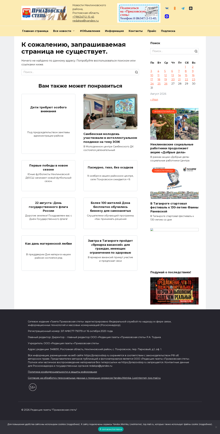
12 (165, 75)
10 (151, 75)
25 (159, 83)
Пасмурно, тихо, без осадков (110, 167)
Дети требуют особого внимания (48, 109)
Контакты (136, 31)
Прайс (152, 31)
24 (152, 83)
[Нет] (216, 427)
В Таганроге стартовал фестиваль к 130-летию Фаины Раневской (174, 207)
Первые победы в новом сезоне (48, 167)
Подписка (168, 31)
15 (186, 75)
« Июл (154, 99)
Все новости (62, 31)
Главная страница (35, 31)
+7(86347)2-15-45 (83, 16)
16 (193, 75)
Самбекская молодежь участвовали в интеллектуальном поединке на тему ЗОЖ (110, 137)
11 (158, 75)
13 (172, 75)
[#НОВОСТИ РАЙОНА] (174, 137)
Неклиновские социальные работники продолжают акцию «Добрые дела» (171, 148)
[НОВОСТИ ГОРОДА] (174, 196)
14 (179, 75)
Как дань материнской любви (48, 243)
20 (173, 79)
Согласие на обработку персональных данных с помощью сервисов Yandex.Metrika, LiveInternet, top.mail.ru (94, 378)
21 (179, 79)
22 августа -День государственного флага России (48, 206)
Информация (114, 31)
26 (165, 83)
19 (165, 79)
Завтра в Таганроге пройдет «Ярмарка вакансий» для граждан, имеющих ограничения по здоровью (110, 246)
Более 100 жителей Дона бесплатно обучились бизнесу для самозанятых (110, 206)
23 (193, 79)
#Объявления (90, 31)
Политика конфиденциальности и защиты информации (62, 371)
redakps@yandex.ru (85, 20)
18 (159, 79)
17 (151, 79)
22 (186, 79)
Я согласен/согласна (111, 429)
